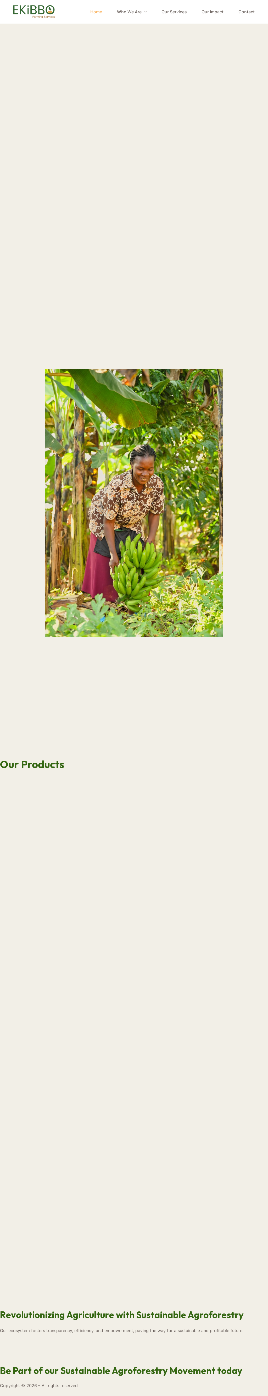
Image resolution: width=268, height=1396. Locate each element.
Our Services (174, 11)
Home (96, 11)
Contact (246, 11)
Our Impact (213, 11)
